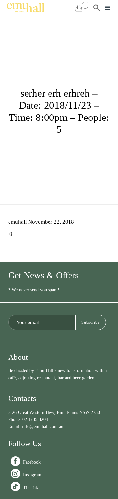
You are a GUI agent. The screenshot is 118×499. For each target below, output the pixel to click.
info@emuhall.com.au (42, 426)
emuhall (17, 222)
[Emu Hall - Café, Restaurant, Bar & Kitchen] (25, 7)
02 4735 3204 (35, 419)
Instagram (26, 474)
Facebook (26, 462)
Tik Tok (25, 487)
